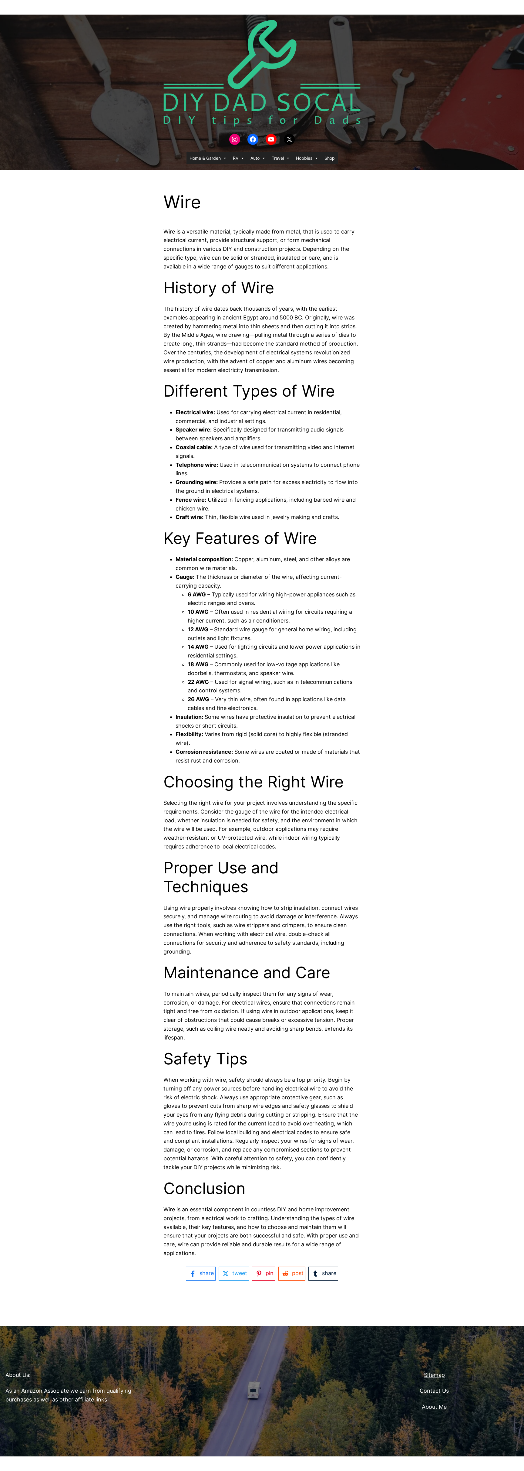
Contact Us (434, 1390)
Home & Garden (205, 158)
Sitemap (434, 1375)
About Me (434, 1407)
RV (235, 158)
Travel (278, 158)
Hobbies (304, 158)
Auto (255, 158)
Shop (329, 158)
